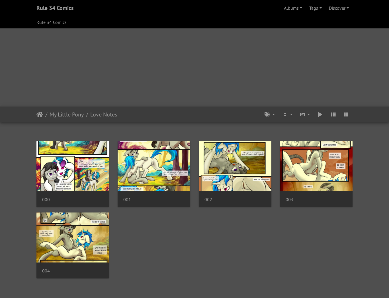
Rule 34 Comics (54, 8)
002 (208, 199)
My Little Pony (67, 114)
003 (289, 199)
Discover (337, 8)
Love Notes (103, 114)
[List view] (346, 114)
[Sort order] (287, 114)
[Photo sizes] (305, 114)
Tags (313, 8)
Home (39, 114)
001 (127, 199)
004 (46, 271)
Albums (291, 8)
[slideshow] (320, 114)
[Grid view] (333, 114)
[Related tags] (270, 114)
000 (46, 199)
